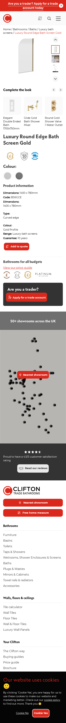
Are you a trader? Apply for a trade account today (33, 6)
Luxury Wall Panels (16, 629)
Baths (33, 29)
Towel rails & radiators (18, 580)
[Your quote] (39, 18)
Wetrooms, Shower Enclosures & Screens (32, 557)
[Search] (49, 18)
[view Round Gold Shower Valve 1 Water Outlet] (54, 105)
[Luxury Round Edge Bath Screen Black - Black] (19, 176)
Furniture (10, 535)
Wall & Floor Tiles (14, 624)
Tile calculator (12, 607)
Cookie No (22, 713)
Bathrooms (20, 29)
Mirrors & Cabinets (16, 574)
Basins (7, 540)
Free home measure (35, 512)
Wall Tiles (9, 612)
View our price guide (17, 267)
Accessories (11, 586)
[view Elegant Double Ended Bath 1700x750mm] (12, 105)
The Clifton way (14, 651)
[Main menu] (58, 19)
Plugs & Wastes (14, 569)
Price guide (11, 662)
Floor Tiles (10, 618)
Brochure (9, 668)
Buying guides (13, 656)
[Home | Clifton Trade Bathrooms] (7, 18)
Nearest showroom (35, 374)
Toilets (7, 546)
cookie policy (52, 700)
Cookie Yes (41, 713)
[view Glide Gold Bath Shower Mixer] (33, 105)
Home (7, 29)
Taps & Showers (14, 552)
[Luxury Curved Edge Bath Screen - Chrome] (7, 176)
